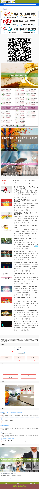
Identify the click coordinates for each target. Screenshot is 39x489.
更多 (37, 8)
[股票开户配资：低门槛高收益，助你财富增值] (19, 139)
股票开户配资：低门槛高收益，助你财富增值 (8, 149)
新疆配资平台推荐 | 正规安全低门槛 (25, 310)
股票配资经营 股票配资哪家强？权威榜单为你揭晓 (8, 473)
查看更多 (19, 333)
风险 (28, 370)
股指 (28, 366)
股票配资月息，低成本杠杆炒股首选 (25, 262)
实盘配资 (6, 483)
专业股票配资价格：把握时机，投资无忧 (8, 438)
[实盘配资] (8, 1)
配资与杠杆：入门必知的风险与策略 (25, 322)
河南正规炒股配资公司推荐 (5, 126)
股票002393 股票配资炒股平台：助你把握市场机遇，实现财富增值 (10, 475)
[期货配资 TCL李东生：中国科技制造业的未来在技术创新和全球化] (19, 49)
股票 (28, 368)
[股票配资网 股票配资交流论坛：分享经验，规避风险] (19, 163)
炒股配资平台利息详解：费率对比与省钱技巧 (25, 214)
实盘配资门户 (19, 483)
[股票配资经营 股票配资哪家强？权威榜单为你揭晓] (19, 459)
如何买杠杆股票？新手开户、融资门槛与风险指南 (25, 239)
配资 (10, 373)
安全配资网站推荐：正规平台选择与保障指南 (25, 201)
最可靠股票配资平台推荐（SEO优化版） (26, 298)
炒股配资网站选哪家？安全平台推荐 (25, 286)
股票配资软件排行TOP (4, 86)
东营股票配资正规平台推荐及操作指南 (25, 274)
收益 (10, 375)
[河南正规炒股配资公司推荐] (19, 107)
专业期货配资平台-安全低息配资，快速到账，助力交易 (26, 188)
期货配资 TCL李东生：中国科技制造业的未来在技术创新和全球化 (17, 61)
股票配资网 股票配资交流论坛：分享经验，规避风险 (9, 175)
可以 (28, 375)
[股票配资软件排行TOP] (19, 75)
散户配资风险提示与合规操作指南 (25, 251)
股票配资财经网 (21, 486)
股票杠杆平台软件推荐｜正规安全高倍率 (25, 226)
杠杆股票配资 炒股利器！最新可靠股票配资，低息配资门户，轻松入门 (12, 432)
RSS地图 (21, 485)
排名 (28, 377)
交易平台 (10, 377)
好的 (28, 373)
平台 (10, 366)
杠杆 (10, 368)
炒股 (10, 370)
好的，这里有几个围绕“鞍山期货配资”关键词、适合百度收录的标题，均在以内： (14, 418)
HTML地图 (24, 485)
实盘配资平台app (32, 483)
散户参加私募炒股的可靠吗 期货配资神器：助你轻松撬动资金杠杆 (10, 478)
